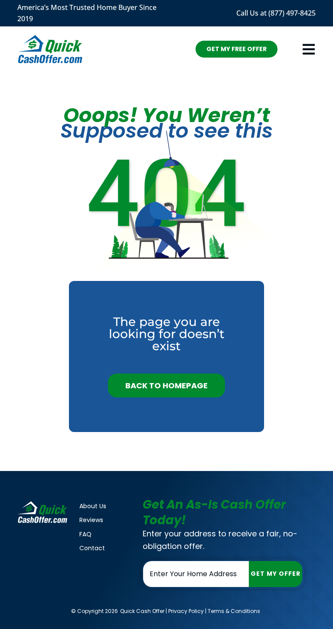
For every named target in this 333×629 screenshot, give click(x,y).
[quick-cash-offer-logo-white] (42, 505)
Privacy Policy (186, 611)
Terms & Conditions (234, 611)
